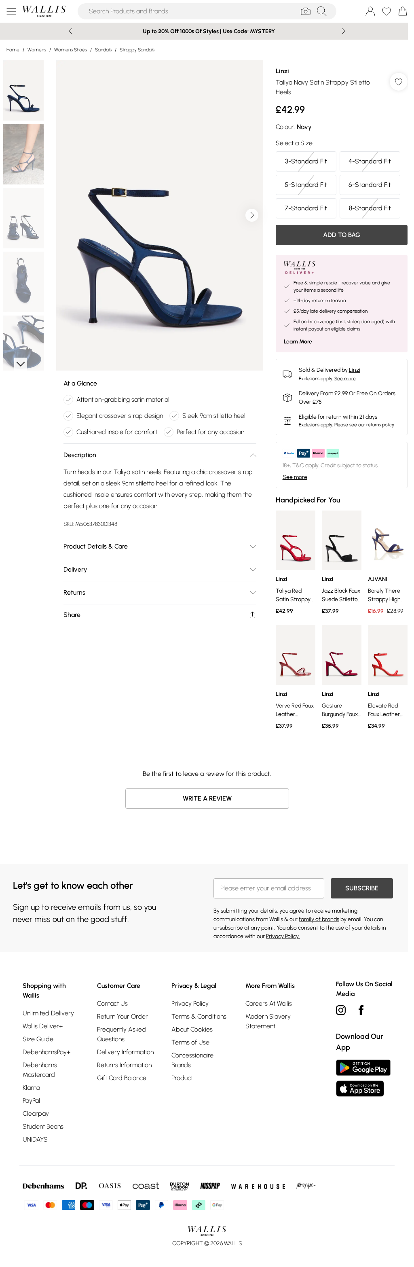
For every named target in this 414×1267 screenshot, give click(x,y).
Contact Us (112, 1003)
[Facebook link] (361, 1010)
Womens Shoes (70, 50)
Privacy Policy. (283, 936)
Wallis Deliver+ (43, 1026)
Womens (36, 50)
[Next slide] (343, 31)
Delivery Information (125, 1052)
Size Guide (38, 1039)
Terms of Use (190, 1042)
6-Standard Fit (370, 185)
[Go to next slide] (251, 215)
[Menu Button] (11, 11)
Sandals (103, 50)
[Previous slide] (70, 31)
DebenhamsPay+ (46, 1052)
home (12, 50)
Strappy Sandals (137, 50)
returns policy (380, 425)
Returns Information (124, 1065)
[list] (159, 215)
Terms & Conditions (198, 1016)
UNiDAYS (35, 1139)
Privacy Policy (190, 1003)
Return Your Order (122, 1016)
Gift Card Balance (121, 1078)
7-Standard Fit (306, 208)
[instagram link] (341, 1010)
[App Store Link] (363, 1078)
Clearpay (36, 1113)
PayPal (31, 1100)
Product (182, 1078)
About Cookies (192, 1029)
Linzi (282, 71)
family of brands (319, 919)
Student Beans (43, 1126)
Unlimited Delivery (48, 1013)
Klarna (31, 1087)
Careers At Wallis (268, 1003)
